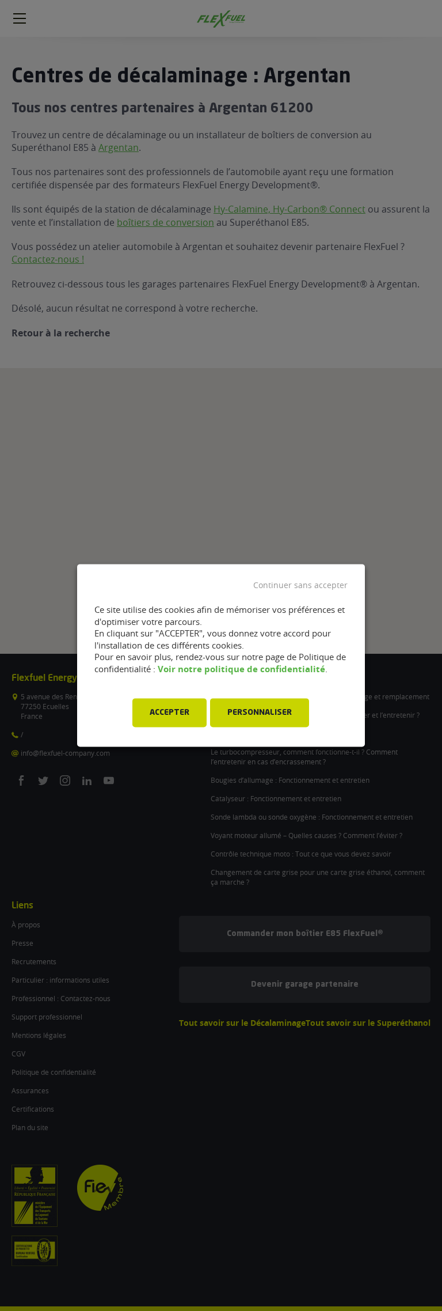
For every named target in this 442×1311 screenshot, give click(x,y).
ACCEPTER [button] (169, 713)
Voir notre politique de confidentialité (241, 669)
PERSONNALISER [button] (259, 713)
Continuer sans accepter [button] (300, 585)
